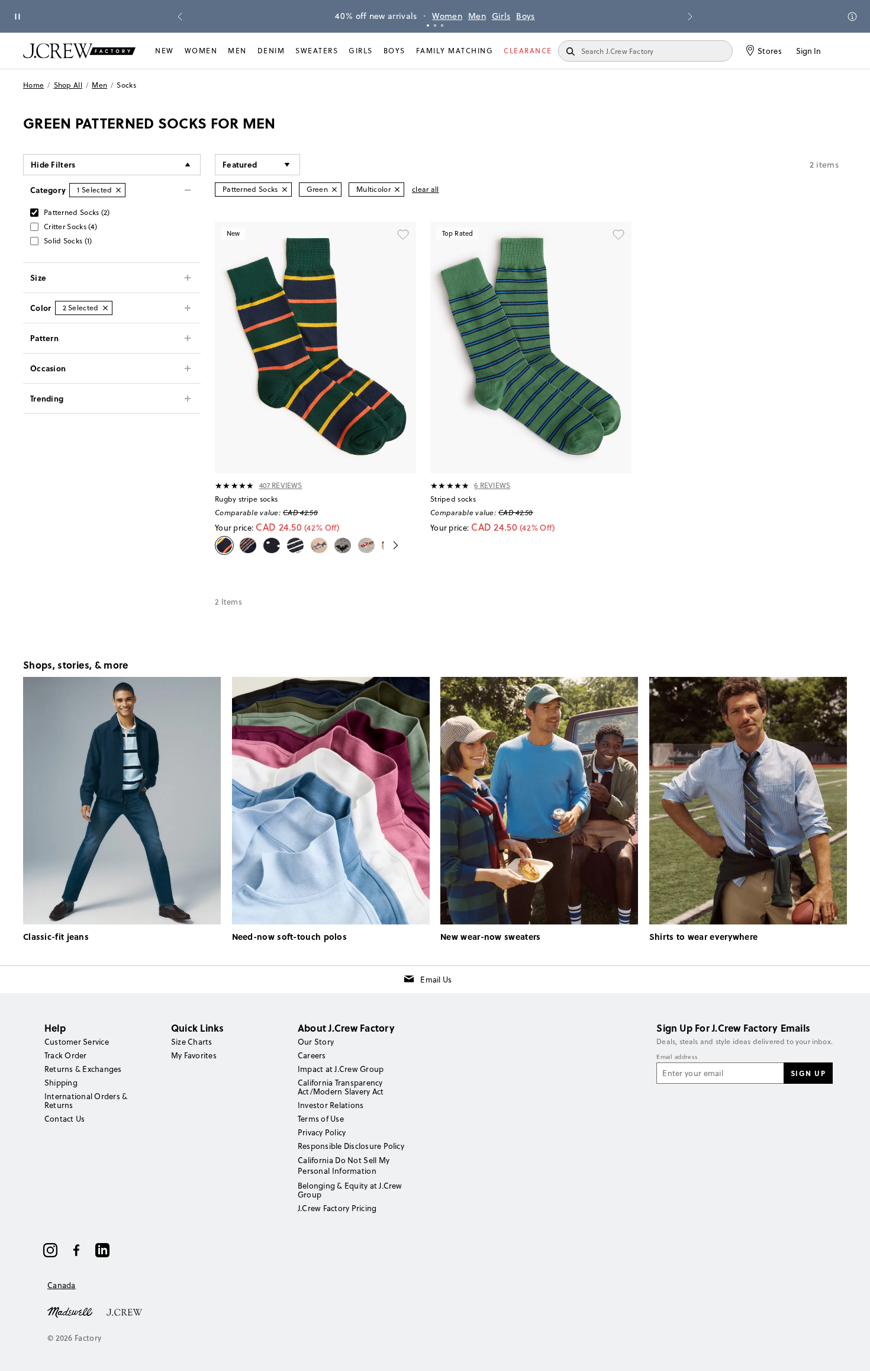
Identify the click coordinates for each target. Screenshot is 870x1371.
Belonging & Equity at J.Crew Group (350, 1190)
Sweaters (316, 51)
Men (477, 16)
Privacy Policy (322, 1132)
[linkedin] (102, 1250)
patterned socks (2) (77, 212)
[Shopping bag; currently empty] (841, 51)
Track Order (65, 1055)
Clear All (425, 189)
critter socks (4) (70, 226)
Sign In (808, 51)
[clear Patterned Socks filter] (284, 189)
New (164, 51)
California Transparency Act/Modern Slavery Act (341, 1087)
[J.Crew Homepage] (79, 50)
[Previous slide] (180, 16)
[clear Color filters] (105, 307)
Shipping (61, 1082)
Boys (525, 16)
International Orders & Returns (85, 1100)
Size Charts (191, 1041)
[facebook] (76, 1250)
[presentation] (234, 485)
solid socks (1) (68, 241)
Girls (501, 16)
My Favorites (194, 1055)
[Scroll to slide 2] (435, 25)
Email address (677, 1057)
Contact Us (64, 1118)
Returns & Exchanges (83, 1069)
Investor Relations (330, 1105)
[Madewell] (69, 1311)
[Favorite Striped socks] (618, 234)
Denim (271, 51)
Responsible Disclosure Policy (351, 1146)
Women (447, 16)
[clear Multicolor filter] (397, 189)
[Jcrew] (124, 1311)
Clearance (528, 51)
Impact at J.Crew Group (341, 1069)
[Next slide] (690, 16)
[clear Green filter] (334, 189)
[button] (257, 164)
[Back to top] (849, 1350)
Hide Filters (53, 164)
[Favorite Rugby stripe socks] (403, 234)
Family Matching (455, 51)
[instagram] (50, 1250)
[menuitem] (164, 51)
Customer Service (76, 1041)
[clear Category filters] (118, 190)
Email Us (436, 979)
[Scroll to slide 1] (428, 25)
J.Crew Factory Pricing (337, 1208)
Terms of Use (321, 1118)
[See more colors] (391, 545)
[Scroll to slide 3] (442, 25)
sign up (808, 1073)
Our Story (316, 1041)
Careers (312, 1055)
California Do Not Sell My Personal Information (344, 1165)
